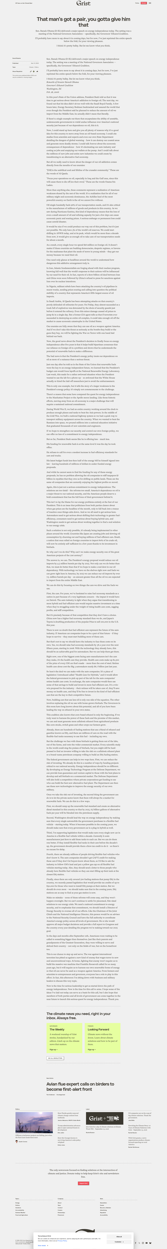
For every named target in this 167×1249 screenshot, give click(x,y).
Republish (103, 1212)
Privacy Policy (26, 1243)
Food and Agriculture (21, 1215)
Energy (17, 1203)
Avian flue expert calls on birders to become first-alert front (80, 1086)
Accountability (19, 1210)
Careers (60, 1210)
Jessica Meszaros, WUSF (65, 1120)
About (59, 1203)
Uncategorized (61, 1094)
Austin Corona (23, 1141)
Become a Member (105, 1207)
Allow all (119, 1236)
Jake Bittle (131, 1120)
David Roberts (17, 58)
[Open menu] (150, 3)
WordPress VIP (30, 1242)
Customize (118, 1241)
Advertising (103, 1210)
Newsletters (103, 1203)
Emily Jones (61, 1145)
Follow (137, 3)
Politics (17, 1205)
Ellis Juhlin (61, 1132)
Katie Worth (77, 1120)
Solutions (18, 1207)
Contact (60, 1207)
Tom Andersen (51, 1094)
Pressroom (61, 1215)
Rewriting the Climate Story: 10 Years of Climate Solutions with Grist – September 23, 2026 (139, 1128)
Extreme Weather (20, 1212)
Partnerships (61, 1212)
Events (102, 1205)
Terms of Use (18, 1243)
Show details (42, 1245)
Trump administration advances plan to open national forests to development (69, 1128)
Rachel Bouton (90, 1132)
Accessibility (104, 1215)
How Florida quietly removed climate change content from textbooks (68, 1115)
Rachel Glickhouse (133, 1147)
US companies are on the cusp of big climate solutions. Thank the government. (139, 1115)
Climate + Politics (34, 67)
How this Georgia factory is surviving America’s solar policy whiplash (69, 1140)
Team (59, 1205)
